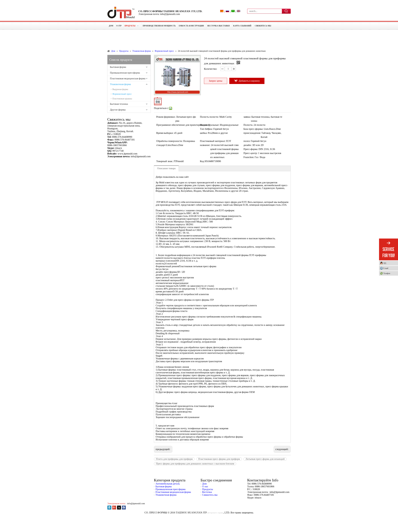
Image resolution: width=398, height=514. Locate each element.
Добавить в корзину (249, 80)
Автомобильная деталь (167, 483)
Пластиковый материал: (212, 141)
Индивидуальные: (209, 125)
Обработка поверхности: (169, 141)
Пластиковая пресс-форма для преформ (219, 459)
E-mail (385, 268)
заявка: (247, 116)
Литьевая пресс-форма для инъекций (265, 459)
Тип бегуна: (206, 129)
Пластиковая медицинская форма (127, 78)
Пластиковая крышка (122, 98)
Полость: (248, 125)
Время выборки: (165, 133)
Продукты (207, 489)
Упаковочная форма (120, 84)
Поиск (286, 11)
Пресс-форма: (250, 149)
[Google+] (114, 507)
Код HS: (204, 161)
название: (205, 145)
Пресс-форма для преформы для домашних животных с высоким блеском (195, 463)
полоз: (246, 141)
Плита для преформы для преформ (174, 459)
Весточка (207, 492)
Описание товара (166, 168)
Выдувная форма (120, 89)
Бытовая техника (119, 104)
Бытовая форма (118, 67)
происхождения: (252, 133)
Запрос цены (215, 80)
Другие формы (118, 109)
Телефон (386, 273)
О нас (205, 486)
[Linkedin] (109, 507)
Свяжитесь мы (210, 495)
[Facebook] (124, 507)
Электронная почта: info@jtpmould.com (159, 14)
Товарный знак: (164, 161)
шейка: (203, 133)
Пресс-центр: (250, 153)
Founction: (248, 157)
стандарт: (161, 145)
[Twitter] (119, 507)
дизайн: (247, 145)
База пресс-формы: (253, 129)
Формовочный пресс (122, 94)
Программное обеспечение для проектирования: (182, 125)
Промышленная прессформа (125, 72)
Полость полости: (209, 116)
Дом (204, 483)
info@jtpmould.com (135, 503)
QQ (384, 263)
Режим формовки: (165, 116)
